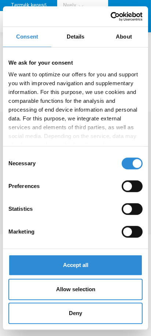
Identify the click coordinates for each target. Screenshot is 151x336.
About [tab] (124, 36)
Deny (75, 313)
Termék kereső (29, 5)
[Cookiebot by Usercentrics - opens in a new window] (110, 16)
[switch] (132, 186)
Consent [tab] (27, 36)
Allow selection (75, 289)
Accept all (75, 265)
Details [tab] (76, 36)
